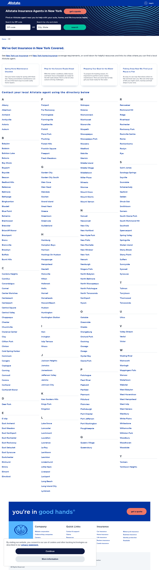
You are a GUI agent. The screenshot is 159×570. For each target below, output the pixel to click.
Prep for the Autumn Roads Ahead (59, 69)
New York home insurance (45, 55)
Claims (68, 534)
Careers (37, 537)
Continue (50, 551)
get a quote (78, 12)
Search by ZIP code (14, 22)
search (74, 27)
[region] (50, 552)
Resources (70, 537)
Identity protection (130, 537)
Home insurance (102, 534)
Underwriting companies (44, 534)
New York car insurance (17, 55)
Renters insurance (103, 540)
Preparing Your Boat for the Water (98, 69)
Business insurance (130, 534)
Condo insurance (103, 543)
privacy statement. (30, 545)
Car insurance (102, 531)
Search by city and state (47, 22)
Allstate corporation (42, 531)
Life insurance (102, 537)
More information (50, 559)
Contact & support (72, 531)
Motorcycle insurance (131, 531)
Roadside (126, 540)
